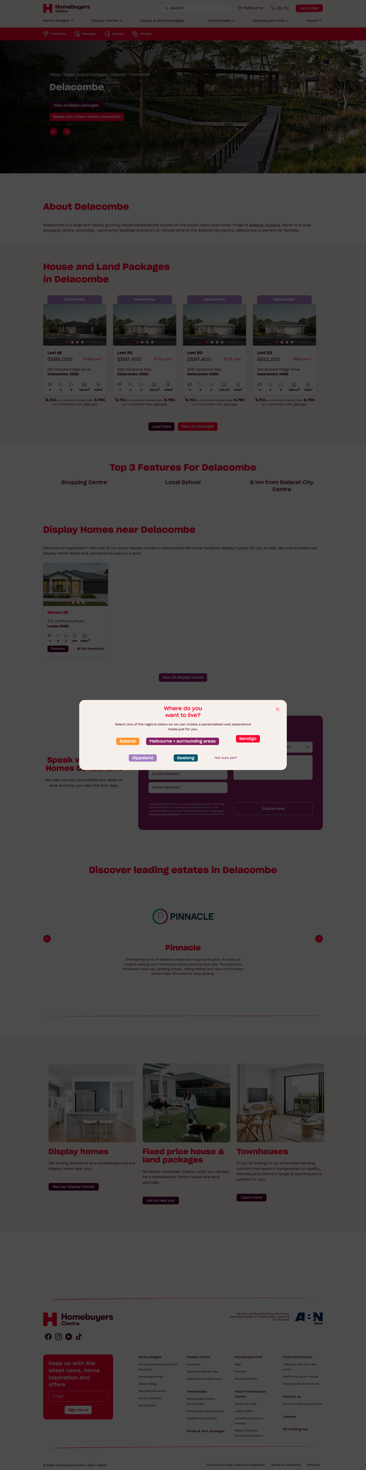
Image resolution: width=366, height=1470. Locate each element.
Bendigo (247, 738)
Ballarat (128, 741)
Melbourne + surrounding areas (183, 741)
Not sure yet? (226, 758)
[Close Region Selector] (277, 709)
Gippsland (142, 758)
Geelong (185, 758)
